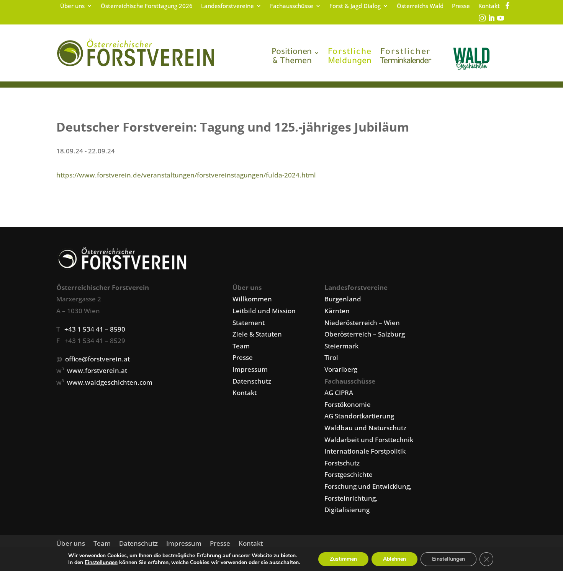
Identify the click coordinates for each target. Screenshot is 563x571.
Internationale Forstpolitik (365, 451)
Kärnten (337, 310)
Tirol (331, 357)
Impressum (250, 369)
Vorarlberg (340, 369)
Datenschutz (251, 381)
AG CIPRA (338, 392)
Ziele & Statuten (257, 334)
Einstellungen (101, 562)
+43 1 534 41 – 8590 (94, 329)
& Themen (292, 57)
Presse (461, 6)
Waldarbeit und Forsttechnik (368, 439)
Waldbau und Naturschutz (365, 427)
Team (241, 346)
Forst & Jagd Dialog (355, 6)
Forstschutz (342, 463)
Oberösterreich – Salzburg (364, 334)
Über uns (72, 6)
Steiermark (341, 346)
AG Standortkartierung (359, 416)
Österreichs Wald (420, 6)
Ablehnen (394, 559)
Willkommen (252, 298)
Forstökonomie (347, 404)
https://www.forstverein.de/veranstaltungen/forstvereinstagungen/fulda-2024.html (186, 175)
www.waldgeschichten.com (109, 382)
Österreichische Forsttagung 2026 (147, 6)
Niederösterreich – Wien (362, 322)
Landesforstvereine (227, 6)
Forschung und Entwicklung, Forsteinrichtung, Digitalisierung (368, 498)
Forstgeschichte (348, 474)
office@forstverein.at (97, 359)
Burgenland (342, 298)
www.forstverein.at (97, 370)
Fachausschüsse (291, 6)
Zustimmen (343, 559)
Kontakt (489, 6)
